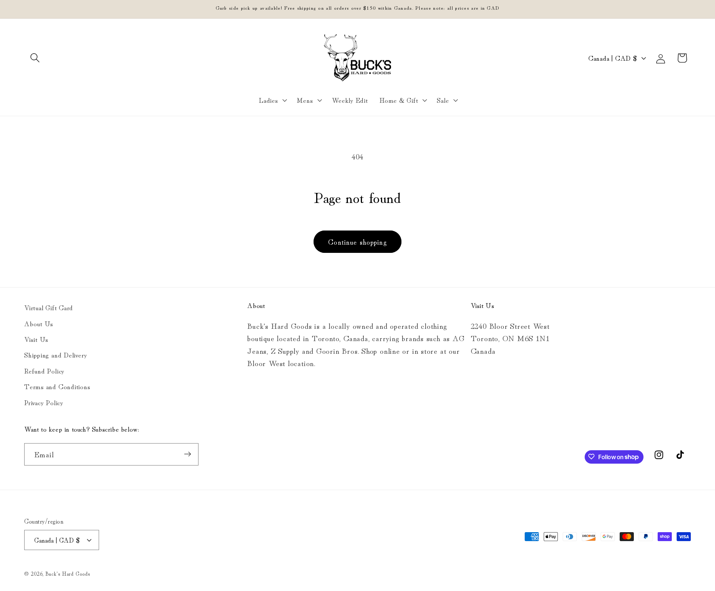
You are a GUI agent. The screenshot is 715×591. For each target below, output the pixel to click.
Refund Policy (44, 370)
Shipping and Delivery (55, 354)
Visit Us (36, 338)
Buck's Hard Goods (67, 573)
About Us (38, 323)
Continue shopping (357, 241)
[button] (34, 58)
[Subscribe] (187, 454)
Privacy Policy (43, 402)
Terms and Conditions (57, 386)
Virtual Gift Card (48, 307)
